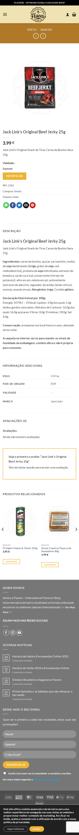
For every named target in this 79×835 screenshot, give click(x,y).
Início (32, 29)
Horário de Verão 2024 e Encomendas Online (40, 668)
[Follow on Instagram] (13, 633)
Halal (15, 197)
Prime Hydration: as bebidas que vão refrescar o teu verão (42, 693)
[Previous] (3, 537)
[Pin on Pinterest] (33, 205)
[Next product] (36, 36)
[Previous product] (43, 36)
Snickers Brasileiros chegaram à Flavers (36, 679)
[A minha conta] (67, 14)
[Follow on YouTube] (19, 633)
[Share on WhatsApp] (6, 205)
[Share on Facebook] (13, 205)
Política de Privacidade (46, 779)
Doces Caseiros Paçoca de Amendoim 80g (56, 550)
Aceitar (36, 829)
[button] (5, 14)
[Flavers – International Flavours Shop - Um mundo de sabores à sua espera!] (39, 14)
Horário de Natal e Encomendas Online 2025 (40, 656)
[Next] (76, 537)
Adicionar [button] (11, 561)
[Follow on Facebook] (6, 633)
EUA (53, 383)
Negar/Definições (15, 829)
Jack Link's (57, 401)
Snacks (46, 29)
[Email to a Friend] (26, 205)
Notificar (14, 176)
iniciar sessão (26, 467)
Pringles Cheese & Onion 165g (20, 548)
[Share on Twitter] (19, 205)
